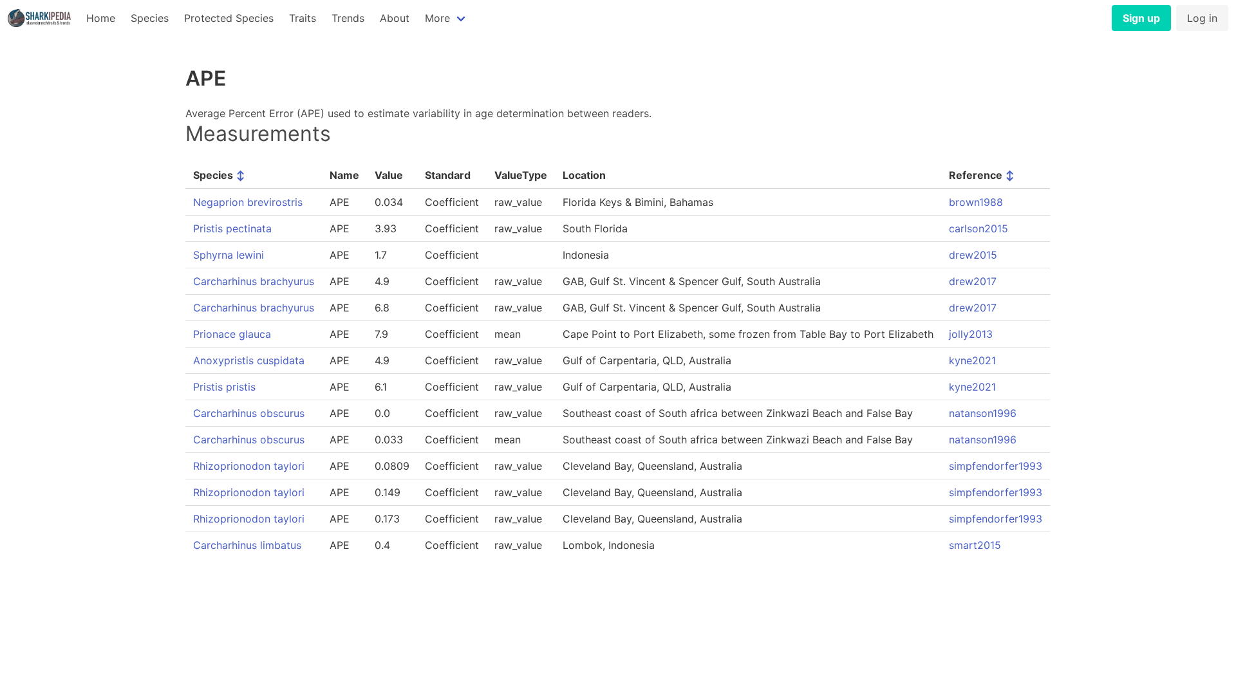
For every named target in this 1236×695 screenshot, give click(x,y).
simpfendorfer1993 (995, 465)
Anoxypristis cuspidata (248, 360)
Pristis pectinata (232, 228)
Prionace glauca (232, 334)
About (394, 18)
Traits (302, 18)
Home (100, 18)
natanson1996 (982, 413)
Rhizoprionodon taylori (248, 465)
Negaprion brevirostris (248, 202)
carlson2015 (978, 228)
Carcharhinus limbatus (247, 545)
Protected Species (229, 18)
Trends (348, 18)
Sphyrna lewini (228, 254)
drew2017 (973, 281)
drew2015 (973, 254)
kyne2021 (972, 360)
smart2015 (975, 545)
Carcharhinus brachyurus (253, 281)
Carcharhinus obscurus (248, 413)
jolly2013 (971, 334)
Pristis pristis (224, 386)
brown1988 (976, 202)
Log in (1202, 18)
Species (150, 18)
